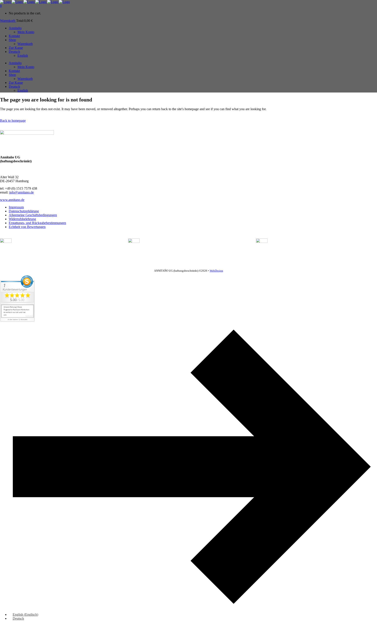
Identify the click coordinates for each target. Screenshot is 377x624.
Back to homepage (13, 120)
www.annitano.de (12, 200)
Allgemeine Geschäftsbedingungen (33, 215)
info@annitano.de (21, 192)
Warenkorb (8, 20)
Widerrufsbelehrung (22, 219)
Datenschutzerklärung (24, 211)
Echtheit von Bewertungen (27, 227)
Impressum (16, 207)
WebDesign (216, 270)
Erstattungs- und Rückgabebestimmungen (37, 223)
